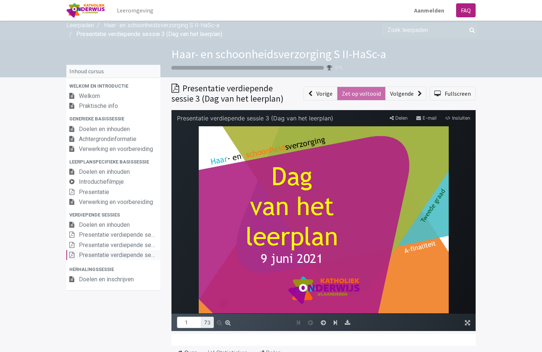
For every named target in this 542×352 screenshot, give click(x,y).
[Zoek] (471, 30)
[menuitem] (135, 10)
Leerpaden (80, 25)
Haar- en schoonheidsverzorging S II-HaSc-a (278, 54)
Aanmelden (429, 10)
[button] (113, 86)
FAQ (466, 10)
